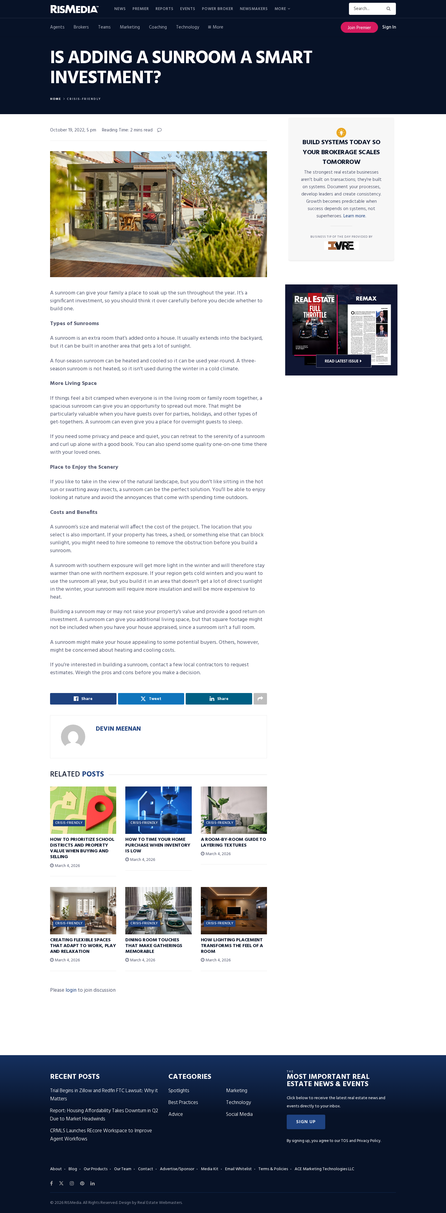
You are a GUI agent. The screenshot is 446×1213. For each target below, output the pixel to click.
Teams (104, 27)
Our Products (95, 1169)
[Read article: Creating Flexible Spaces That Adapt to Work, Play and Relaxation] (83, 910)
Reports (165, 9)
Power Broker (217, 9)
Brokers (81, 27)
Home (55, 99)
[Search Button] (389, 9)
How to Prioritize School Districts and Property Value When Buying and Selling (82, 848)
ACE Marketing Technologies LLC (324, 1169)
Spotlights (178, 1091)
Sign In (389, 27)
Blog (73, 1169)
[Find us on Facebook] (51, 1183)
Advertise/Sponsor (177, 1169)
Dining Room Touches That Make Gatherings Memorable (153, 946)
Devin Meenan (118, 729)
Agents (57, 27)
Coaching (158, 27)
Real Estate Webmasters (159, 1202)
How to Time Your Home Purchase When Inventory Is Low (157, 845)
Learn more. (354, 216)
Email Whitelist (238, 1169)
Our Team (122, 1169)
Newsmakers (254, 9)
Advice (175, 1114)
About (56, 1169)
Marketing (130, 27)
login (71, 990)
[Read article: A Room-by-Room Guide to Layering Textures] (234, 810)
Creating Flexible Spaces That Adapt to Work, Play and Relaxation (83, 946)
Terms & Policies (273, 1169)
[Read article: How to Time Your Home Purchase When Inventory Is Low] (158, 810)
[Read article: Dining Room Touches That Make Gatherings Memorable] (158, 910)
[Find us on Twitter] (61, 1183)
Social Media (239, 1114)
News (120, 9)
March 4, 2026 (67, 865)
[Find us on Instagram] (72, 1183)
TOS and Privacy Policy (360, 1141)
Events (187, 9)
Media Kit (209, 1169)
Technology (187, 27)
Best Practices (183, 1103)
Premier (141, 9)
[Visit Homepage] (78, 9)
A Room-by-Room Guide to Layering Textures (233, 842)
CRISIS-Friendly (84, 99)
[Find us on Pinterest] (82, 1183)
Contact (145, 1169)
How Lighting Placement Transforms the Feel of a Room (232, 946)
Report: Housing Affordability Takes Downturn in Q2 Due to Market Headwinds (104, 1115)
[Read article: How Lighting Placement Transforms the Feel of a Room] (234, 910)
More (280, 9)
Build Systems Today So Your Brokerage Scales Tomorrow (341, 152)
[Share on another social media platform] (260, 699)
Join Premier (359, 28)
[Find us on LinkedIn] (92, 1183)
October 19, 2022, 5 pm (73, 130)
